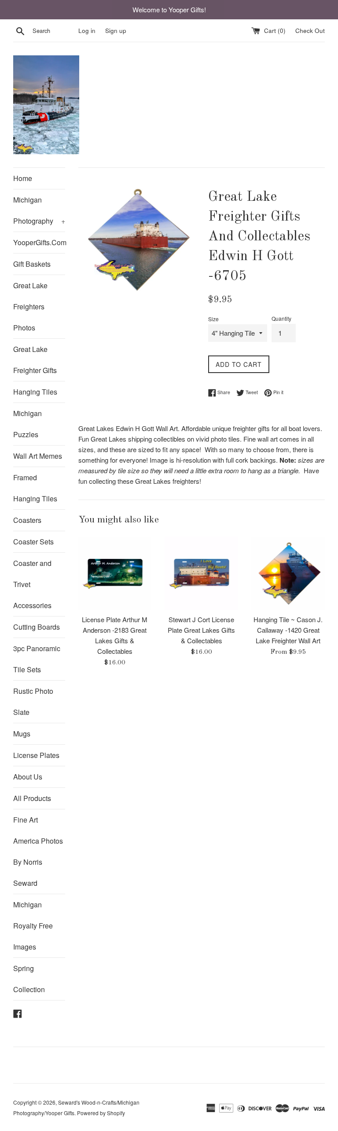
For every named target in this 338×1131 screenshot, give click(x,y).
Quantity (281, 318)
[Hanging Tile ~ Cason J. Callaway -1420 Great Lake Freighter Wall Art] (288, 573)
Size (213, 319)
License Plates (36, 755)
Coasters (27, 520)
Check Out (310, 30)
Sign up (115, 30)
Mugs (21, 734)
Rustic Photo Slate (33, 701)
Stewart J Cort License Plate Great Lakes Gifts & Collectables (201, 630)
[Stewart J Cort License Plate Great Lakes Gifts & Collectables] (201, 573)
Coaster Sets (33, 541)
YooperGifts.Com (39, 242)
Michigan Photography (39, 210)
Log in (87, 30)
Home (22, 178)
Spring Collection (29, 978)
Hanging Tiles (35, 392)
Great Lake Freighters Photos (30, 306)
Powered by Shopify (101, 1112)
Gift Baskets (32, 264)
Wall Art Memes (37, 456)
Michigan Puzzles (27, 423)
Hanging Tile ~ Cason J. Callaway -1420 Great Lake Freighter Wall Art (288, 630)
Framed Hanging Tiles (35, 488)
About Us (27, 777)
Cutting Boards (36, 627)
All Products (32, 798)
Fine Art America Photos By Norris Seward (38, 851)
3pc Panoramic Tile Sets (36, 658)
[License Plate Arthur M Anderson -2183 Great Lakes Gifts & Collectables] (115, 573)
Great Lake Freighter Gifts (35, 359)
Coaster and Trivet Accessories (32, 584)
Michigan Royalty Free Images (33, 925)
